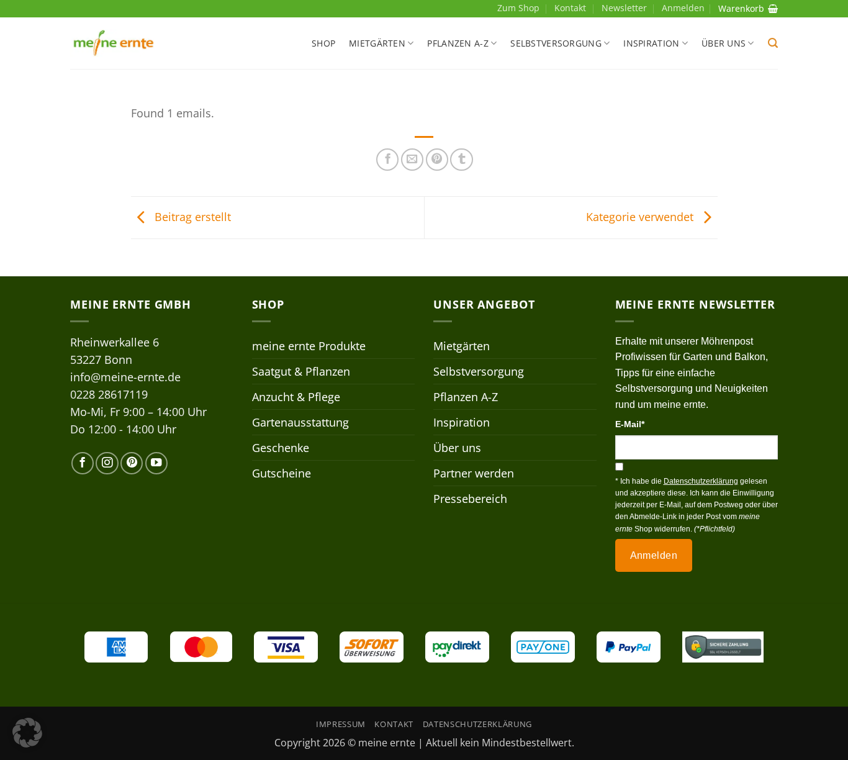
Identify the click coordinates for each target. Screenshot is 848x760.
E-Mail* (629, 424)
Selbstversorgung (556, 43)
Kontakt (570, 8)
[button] (773, 43)
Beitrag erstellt (191, 216)
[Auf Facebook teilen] (387, 159)
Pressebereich (470, 498)
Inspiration (651, 43)
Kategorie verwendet (641, 216)
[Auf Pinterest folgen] (131, 463)
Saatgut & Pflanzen (301, 371)
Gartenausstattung (300, 422)
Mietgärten (377, 43)
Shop (323, 43)
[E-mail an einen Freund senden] (412, 159)
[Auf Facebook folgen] (82, 463)
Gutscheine (281, 473)
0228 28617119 (109, 394)
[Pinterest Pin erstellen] (437, 159)
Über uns (723, 43)
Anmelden (654, 555)
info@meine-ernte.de (125, 376)
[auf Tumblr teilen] (461, 159)
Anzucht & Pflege (296, 396)
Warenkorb (741, 8)
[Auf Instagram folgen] (107, 463)
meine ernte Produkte (309, 345)
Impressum (341, 724)
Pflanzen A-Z (457, 43)
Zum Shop (518, 8)
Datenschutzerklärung (477, 724)
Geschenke (280, 447)
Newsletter (624, 8)
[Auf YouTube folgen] (156, 463)
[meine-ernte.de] (113, 43)
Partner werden (473, 473)
